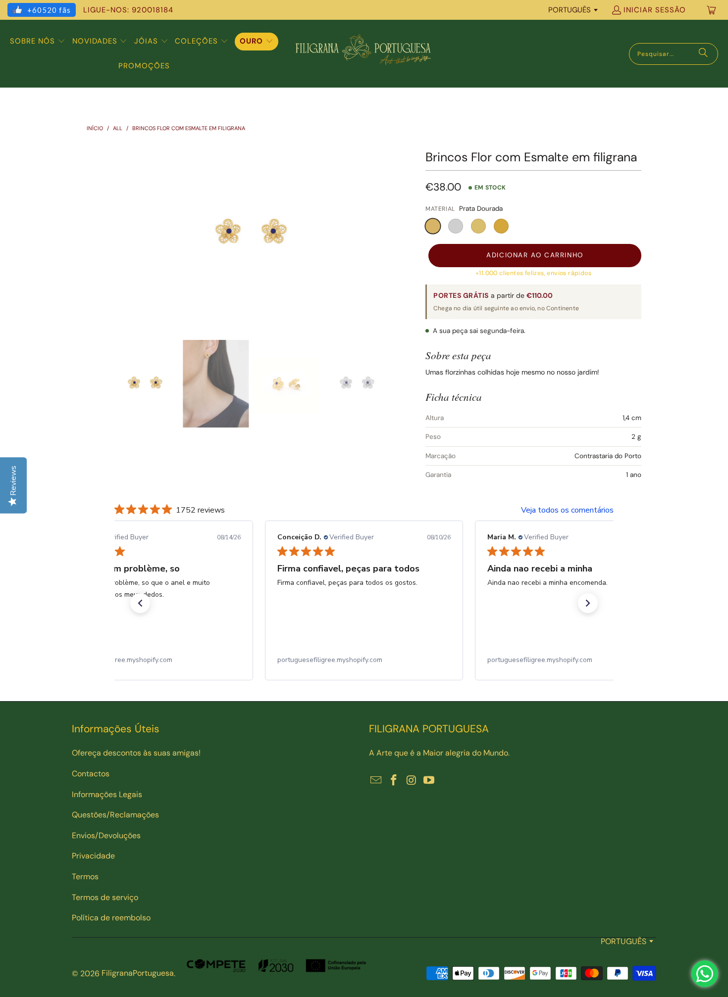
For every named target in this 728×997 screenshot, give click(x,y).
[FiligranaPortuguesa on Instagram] (411, 780)
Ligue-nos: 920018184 (128, 10)
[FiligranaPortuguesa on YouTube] (429, 780)
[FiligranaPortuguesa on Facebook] (394, 780)
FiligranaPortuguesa (138, 973)
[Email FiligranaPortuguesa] (376, 780)
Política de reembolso (111, 917)
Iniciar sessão (655, 10)
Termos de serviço (105, 897)
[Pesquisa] (703, 54)
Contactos (90, 773)
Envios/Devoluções (106, 835)
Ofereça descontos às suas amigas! (136, 753)
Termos (85, 876)
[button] (37, 41)
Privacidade (93, 856)
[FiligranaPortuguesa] (363, 54)
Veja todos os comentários (567, 510)
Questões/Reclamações (115, 814)
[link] (154, 660)
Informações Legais (107, 794)
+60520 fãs (49, 9)
